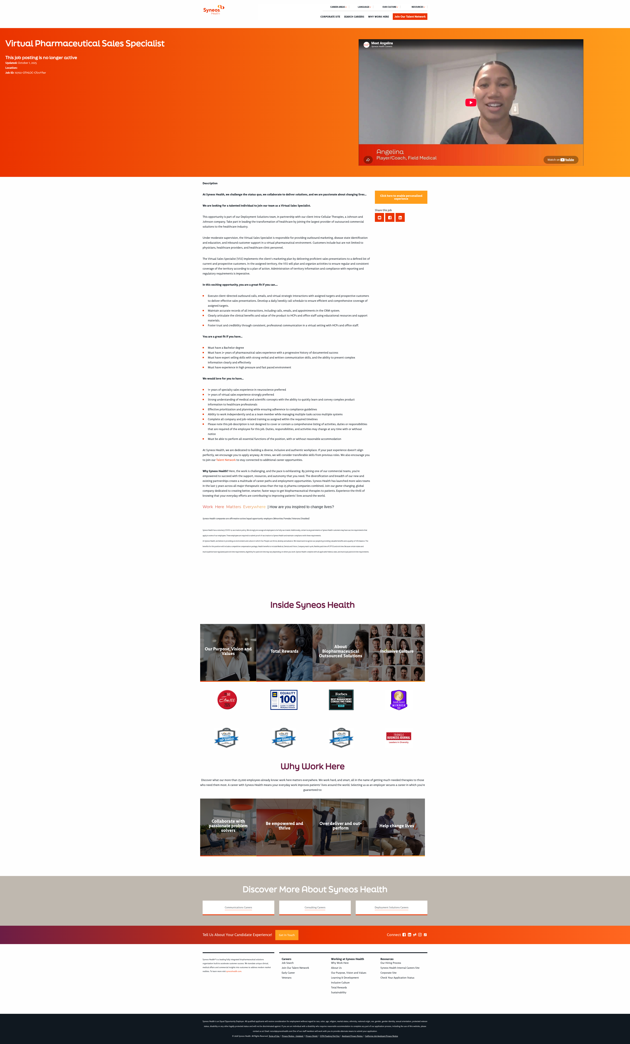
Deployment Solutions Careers (391, 907)
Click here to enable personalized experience (401, 197)
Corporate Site (330, 16)
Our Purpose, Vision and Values (348, 972)
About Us (336, 968)
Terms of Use (274, 1036)
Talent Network (226, 460)
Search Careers (354, 16)
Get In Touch (287, 935)
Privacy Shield (312, 1036)
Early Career (288, 972)
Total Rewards (339, 987)
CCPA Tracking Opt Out (330, 1036)
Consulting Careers (315, 907)
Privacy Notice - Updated (293, 1036)
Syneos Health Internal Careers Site (400, 968)
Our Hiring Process (390, 963)
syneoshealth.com (233, 971)
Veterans (286, 977)
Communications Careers (238, 907)
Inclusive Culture (340, 982)
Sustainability (338, 992)
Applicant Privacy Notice (352, 1036)
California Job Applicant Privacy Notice (381, 1036)
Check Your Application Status (397, 977)
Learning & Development (345, 977)
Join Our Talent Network (410, 16)
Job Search (288, 963)
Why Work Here (378, 16)
